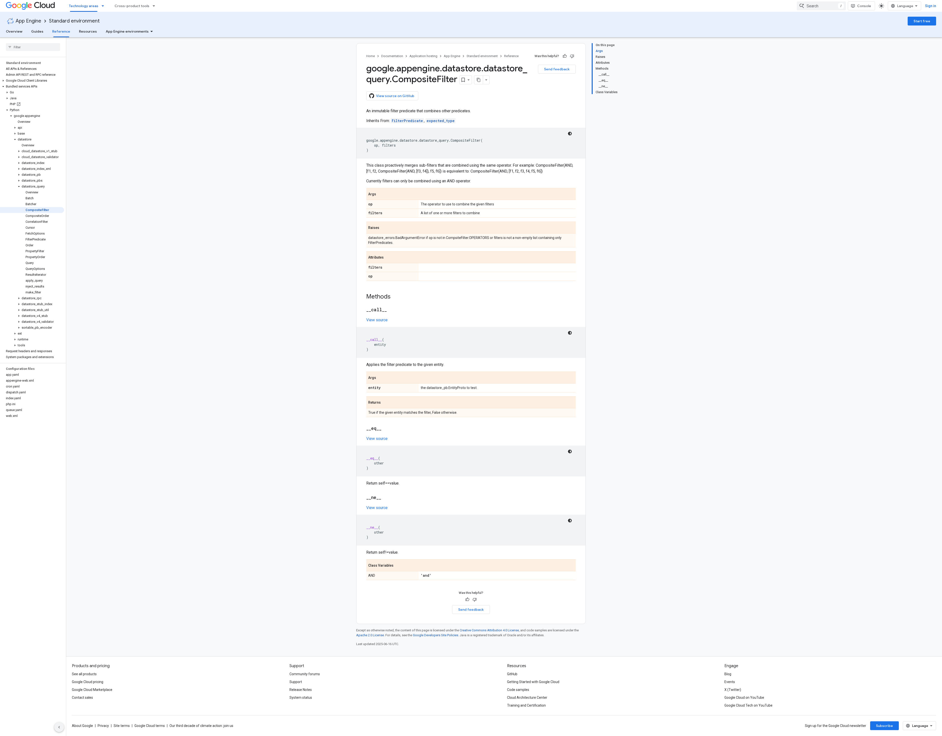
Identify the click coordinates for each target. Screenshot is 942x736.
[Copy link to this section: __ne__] (386, 498)
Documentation (392, 56)
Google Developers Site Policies (435, 635)
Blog (727, 674)
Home (370, 56)
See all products (84, 674)
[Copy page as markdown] (478, 80)
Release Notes (300, 690)
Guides (37, 31)
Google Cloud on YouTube (744, 697)
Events (729, 682)
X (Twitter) (732, 690)
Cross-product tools (132, 6)
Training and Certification (526, 705)
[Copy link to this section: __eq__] (386, 429)
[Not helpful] (572, 56)
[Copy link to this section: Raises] (384, 228)
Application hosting (423, 56)
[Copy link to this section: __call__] (392, 310)
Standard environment (74, 21)
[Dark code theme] (570, 133)
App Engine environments (127, 31)
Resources (88, 31)
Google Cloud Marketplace (92, 690)
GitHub (512, 674)
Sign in (930, 6)
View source (377, 320)
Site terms (122, 726)
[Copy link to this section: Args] (381, 194)
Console (864, 6)
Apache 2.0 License (370, 635)
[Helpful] (564, 56)
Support (295, 682)
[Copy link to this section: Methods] (395, 297)
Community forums (304, 674)
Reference (61, 31)
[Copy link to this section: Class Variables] (398, 566)
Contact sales (82, 697)
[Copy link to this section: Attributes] (388, 258)
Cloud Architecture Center (527, 697)
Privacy (103, 726)
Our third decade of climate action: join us (201, 726)
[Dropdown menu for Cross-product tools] (155, 6)
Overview (14, 31)
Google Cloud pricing (87, 682)
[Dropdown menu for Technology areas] (104, 6)
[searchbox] (33, 47)
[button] (32, 81)
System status (300, 697)
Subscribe (884, 726)
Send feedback (557, 69)
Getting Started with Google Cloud (533, 682)
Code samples (518, 690)
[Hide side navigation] (59, 727)
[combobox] (821, 5)
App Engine (28, 21)
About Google (82, 726)
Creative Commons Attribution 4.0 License (489, 630)
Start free (922, 21)
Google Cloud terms (149, 726)
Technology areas (83, 6)
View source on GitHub (395, 96)
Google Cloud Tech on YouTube (748, 705)
